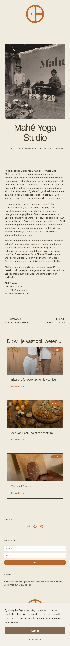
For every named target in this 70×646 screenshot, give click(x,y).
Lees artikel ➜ (17, 386)
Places (51, 148)
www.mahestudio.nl (19, 293)
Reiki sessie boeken (43, 261)
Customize (35, 639)
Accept (35, 630)
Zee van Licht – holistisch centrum (32, 433)
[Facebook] (35, 526)
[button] (35, 31)
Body (44, 148)
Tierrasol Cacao (21, 486)
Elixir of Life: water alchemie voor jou (33, 380)
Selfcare (59, 148)
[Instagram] (28, 526)
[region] (35, 624)
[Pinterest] (41, 526)
